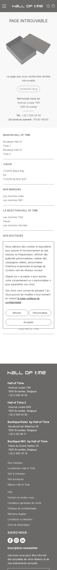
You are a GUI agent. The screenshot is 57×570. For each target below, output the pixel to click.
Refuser (17, 312)
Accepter (28, 322)
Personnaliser (40, 312)
